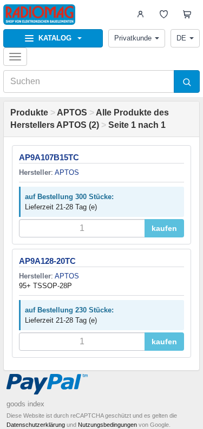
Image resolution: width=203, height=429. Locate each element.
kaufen (164, 228)
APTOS (72, 112)
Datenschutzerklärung (35, 424)
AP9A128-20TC (47, 260)
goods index (25, 404)
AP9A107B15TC (49, 157)
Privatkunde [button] (133, 38)
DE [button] (181, 38)
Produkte (29, 112)
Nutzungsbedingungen (107, 424)
